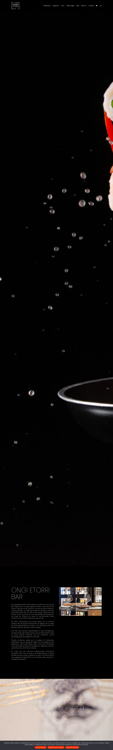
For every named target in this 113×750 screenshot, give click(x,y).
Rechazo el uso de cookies (56, 747)
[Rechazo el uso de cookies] (111, 745)
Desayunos (56, 5)
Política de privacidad (72, 747)
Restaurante (47, 5)
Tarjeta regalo (70, 5)
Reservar (83, 5)
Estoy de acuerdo (41, 747)
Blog (78, 5)
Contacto (91, 5)
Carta (62, 5)
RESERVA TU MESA (56, 721)
